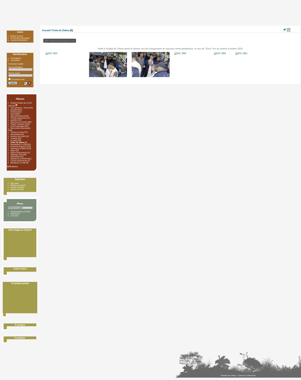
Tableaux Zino (17, 155)
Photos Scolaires (18, 124)
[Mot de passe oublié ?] (29, 83)
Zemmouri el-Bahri (18, 148)
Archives (14, 112)
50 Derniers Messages (20, 38)
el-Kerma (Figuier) (18, 146)
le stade (14, 140)
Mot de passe (14, 73)
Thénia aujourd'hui (18, 118)
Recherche (15, 214)
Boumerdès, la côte (19, 144)
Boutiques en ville (18, 163)
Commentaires (17, 212)
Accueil (46, 30)
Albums (20, 98)
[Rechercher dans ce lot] (284, 29)
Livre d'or (14, 216)
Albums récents (17, 189)
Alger (13, 150)
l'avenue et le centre (19, 122)
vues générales (17, 116)
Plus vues (15, 183)
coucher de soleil (18, 136)
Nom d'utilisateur (15, 67)
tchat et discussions (19, 153)
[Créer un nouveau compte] (26, 83)
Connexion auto (18, 79)
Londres (14, 138)
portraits (14, 110)
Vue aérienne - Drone (20, 108)
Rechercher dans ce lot (61, 40)
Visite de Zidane (18, 142)
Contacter (20, 337)
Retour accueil (17, 36)
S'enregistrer (16, 58)
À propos (20, 324)
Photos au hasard (18, 185)
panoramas (15, 134)
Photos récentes (17, 187)
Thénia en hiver (17, 132)
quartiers (14, 120)
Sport (13, 114)
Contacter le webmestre (247, 375)
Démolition (15, 157)
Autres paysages (18, 126)
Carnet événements (19, 40)
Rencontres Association (21, 128)
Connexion (15, 60)
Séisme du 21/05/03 (19, 159)
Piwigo (233, 375)
